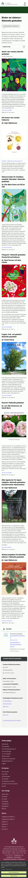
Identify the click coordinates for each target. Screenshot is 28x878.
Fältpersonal (5, 706)
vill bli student (5, 771)
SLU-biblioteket (5, 746)
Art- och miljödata (6, 754)
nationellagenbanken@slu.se (17, 636)
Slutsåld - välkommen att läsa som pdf (11, 161)
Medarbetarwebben (6, 761)
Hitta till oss (5, 714)
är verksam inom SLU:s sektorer (9, 783)
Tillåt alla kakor (13, 875)
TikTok (3, 826)
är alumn (4, 786)
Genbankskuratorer (7, 703)
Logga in (4, 763)
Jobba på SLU (5, 804)
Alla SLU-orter (5, 794)
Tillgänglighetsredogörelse (10, 859)
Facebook (4, 824)
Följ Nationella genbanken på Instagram (12, 720)
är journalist (5, 774)
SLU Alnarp (4, 796)
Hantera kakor (17, 857)
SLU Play (4, 829)
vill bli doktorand (6, 776)
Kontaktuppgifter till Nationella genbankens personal (15, 644)
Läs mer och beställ (6, 110)
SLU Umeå (4, 799)
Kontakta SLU (5, 806)
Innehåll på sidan (7, 46)
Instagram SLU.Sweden (7, 816)
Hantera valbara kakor (6, 869)
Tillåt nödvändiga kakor (14, 872)
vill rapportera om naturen (8, 781)
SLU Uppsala (5, 801)
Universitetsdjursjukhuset (8, 749)
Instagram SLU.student (7, 819)
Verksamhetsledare (7, 701)
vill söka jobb (5, 779)
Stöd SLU (4, 808)
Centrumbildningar (6, 751)
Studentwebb (5, 744)
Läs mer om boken (6, 547)
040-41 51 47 (13, 640)
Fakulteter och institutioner (8, 758)
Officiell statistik (6, 756)
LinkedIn (4, 821)
